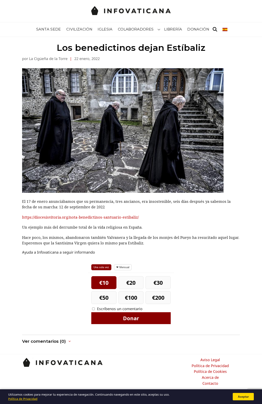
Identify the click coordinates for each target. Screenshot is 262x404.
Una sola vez (101, 267)
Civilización (79, 29)
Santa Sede (48, 29)
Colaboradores (136, 29)
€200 (158, 297)
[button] (46, 341)
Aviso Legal (210, 360)
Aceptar (243, 396)
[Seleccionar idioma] (225, 29)
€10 (103, 282)
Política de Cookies (210, 372)
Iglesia (105, 29)
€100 (131, 297)
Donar (131, 318)
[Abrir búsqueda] (214, 29)
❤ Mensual (122, 267)
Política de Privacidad (210, 366)
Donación (198, 29)
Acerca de (210, 378)
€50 (103, 297)
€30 (158, 282)
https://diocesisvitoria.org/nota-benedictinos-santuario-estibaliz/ (80, 217)
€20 (131, 282)
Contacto (210, 383)
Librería (173, 29)
